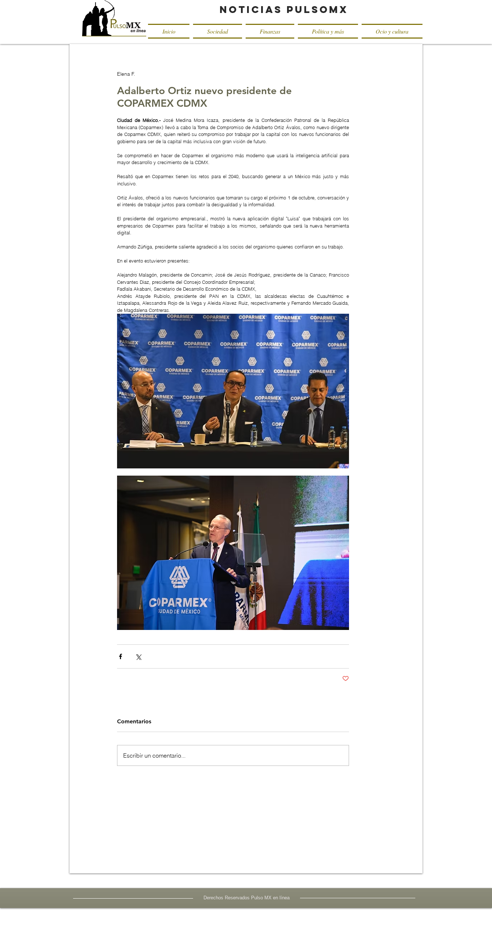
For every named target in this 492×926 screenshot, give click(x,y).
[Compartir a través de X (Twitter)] (138, 656)
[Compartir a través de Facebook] (120, 656)
